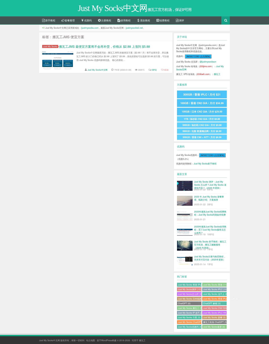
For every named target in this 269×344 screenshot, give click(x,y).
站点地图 (90, 340)
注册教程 (106, 20)
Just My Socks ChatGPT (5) (189, 322)
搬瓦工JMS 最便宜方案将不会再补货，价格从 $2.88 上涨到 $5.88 (104, 46)
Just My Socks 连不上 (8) (215, 294)
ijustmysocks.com (90, 27)
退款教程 (144, 20)
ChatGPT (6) (184, 303)
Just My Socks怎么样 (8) (189, 294)
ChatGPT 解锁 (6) (212, 303)
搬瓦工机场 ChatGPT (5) (215, 322)
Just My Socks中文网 (97, 69)
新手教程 (50, 20)
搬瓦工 (217, 74)
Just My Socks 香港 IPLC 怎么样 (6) (215, 298)
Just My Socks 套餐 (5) (214, 317)
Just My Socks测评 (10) (189, 289)
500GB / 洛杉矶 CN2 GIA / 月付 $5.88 (202, 125)
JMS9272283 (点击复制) (198, 56)
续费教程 (164, 20)
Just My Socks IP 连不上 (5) (189, 312)
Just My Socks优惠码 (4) (189, 326)
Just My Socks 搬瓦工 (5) (189, 308)
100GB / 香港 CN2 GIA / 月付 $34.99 (202, 103)
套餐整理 (69, 20)
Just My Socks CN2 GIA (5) (215, 308)
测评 (181, 20)
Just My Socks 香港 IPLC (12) (189, 284)
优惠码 (88, 20)
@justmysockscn (208, 61)
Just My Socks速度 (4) (214, 326)
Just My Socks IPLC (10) (215, 289)
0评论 (154, 69)
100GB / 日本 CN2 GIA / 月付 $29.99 (202, 111)
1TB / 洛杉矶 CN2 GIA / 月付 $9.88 (202, 119)
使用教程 (125, 20)
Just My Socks (50, 46)
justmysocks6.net (134, 27)
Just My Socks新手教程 (205, 163)
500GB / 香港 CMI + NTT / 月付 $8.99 (202, 137)
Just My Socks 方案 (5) (189, 317)
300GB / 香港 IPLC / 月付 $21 (202, 94)
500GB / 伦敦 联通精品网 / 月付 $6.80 (201, 131)
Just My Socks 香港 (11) (215, 284)
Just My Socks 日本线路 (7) (189, 298)
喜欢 (166, 69)
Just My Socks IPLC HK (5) (215, 312)
